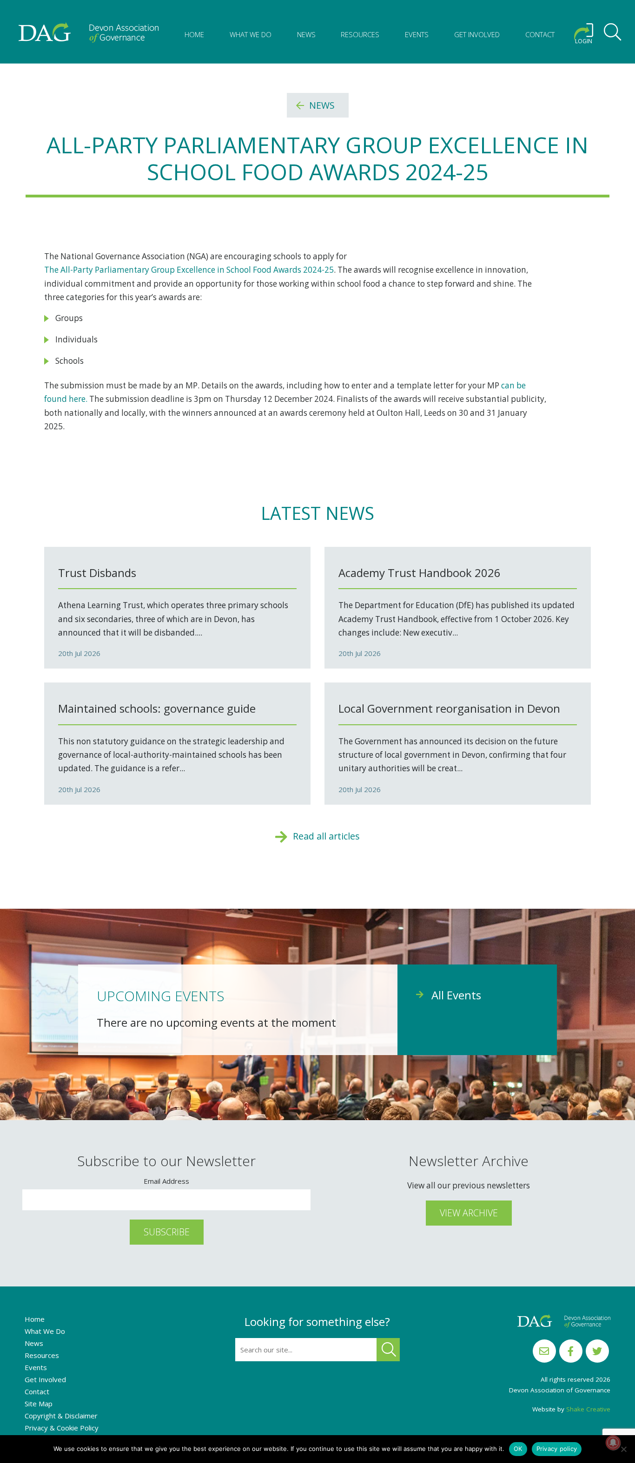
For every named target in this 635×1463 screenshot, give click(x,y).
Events (417, 34)
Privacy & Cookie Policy (62, 1427)
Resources (360, 34)
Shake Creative (588, 1409)
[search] (612, 33)
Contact (540, 34)
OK (518, 1448)
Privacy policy (556, 1448)
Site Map (39, 1403)
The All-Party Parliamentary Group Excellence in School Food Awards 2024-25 (189, 269)
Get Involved (477, 34)
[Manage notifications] (613, 1442)
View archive (469, 1213)
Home (194, 34)
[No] (623, 1449)
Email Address (166, 1181)
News (306, 34)
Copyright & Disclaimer (61, 1415)
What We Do (250, 34)
